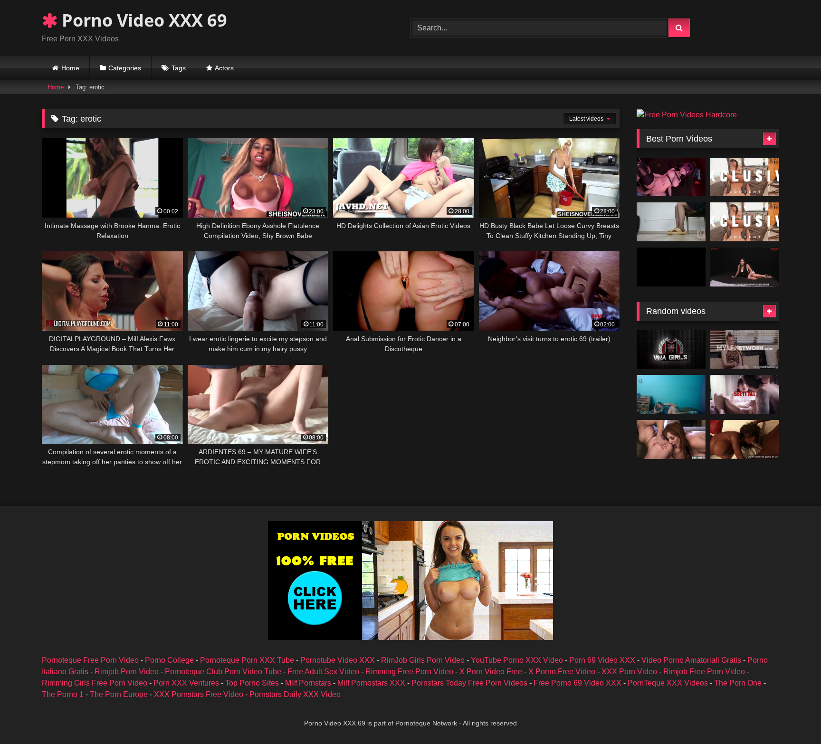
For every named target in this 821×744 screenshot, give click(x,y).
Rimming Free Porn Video (409, 672)
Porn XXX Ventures (186, 683)
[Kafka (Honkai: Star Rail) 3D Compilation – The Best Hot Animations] (671, 177)
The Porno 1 (63, 694)
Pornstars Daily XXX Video (295, 694)
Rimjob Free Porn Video (704, 672)
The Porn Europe (119, 694)
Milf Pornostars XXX (371, 683)
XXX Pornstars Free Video (198, 694)
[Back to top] (791, 715)
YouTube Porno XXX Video (517, 660)
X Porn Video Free (490, 672)
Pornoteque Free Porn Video (90, 660)
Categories (124, 68)
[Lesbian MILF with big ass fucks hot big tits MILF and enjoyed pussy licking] (671, 439)
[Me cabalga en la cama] (671, 394)
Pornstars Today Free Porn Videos (469, 683)
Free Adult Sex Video (323, 672)
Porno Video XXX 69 (142, 20)
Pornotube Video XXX (337, 660)
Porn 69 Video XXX (602, 660)
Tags (179, 68)
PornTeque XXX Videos (668, 683)
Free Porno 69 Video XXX (577, 683)
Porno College (169, 660)
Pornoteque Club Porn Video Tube (223, 672)
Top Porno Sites (252, 683)
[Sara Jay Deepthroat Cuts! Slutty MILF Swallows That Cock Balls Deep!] (671, 349)
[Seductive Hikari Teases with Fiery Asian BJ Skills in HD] (744, 177)
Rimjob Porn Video (127, 672)
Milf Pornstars (308, 683)
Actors (224, 68)
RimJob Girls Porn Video (423, 660)
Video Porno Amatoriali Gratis (691, 660)
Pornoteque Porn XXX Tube (247, 660)
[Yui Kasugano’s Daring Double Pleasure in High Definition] (744, 221)
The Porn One (738, 683)
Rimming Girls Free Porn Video (94, 683)
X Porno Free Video (561, 672)
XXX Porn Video (629, 672)
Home (70, 68)
